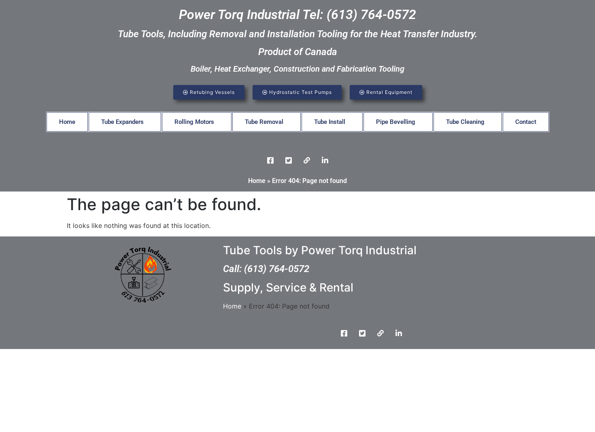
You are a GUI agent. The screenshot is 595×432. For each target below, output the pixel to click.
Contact (525, 122)
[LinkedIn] (307, 160)
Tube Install (329, 122)
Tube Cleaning (465, 122)
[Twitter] (289, 160)
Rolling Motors (194, 122)
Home (67, 122)
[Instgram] (325, 160)
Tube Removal (264, 122)
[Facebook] (270, 160)
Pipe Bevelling (395, 122)
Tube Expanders (122, 122)
